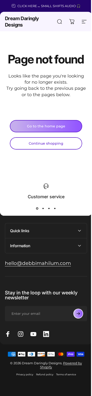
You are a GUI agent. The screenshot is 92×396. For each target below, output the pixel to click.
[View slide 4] (55, 208)
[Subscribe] (74, 314)
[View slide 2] (43, 208)
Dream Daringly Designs (22, 21)
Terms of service (64, 374)
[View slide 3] (49, 208)
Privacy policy (22, 374)
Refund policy (42, 374)
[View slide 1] (37, 208)
